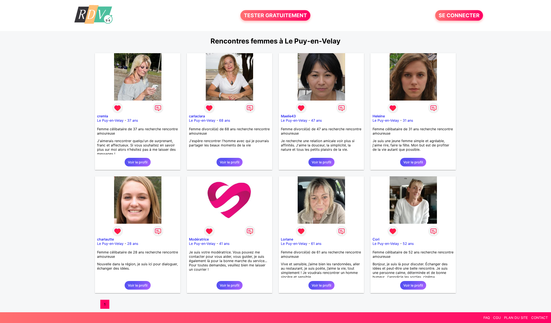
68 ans (224, 120)
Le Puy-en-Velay (110, 120)
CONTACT (539, 317)
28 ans (132, 243)
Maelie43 (288, 116)
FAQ (486, 317)
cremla (102, 116)
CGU (497, 317)
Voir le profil (137, 162)
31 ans (408, 120)
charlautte (105, 239)
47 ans (316, 120)
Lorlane (287, 239)
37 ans (132, 120)
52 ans (408, 243)
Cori (376, 239)
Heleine (379, 116)
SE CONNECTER (459, 15)
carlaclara (197, 116)
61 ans (316, 243)
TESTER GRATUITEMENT (275, 15)
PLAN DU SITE (516, 317)
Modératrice (199, 239)
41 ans (224, 243)
